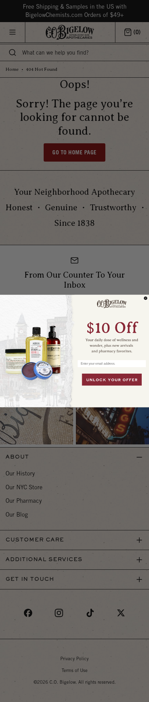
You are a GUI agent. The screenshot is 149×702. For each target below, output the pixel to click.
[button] (111, 325)
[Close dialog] (146, 298)
